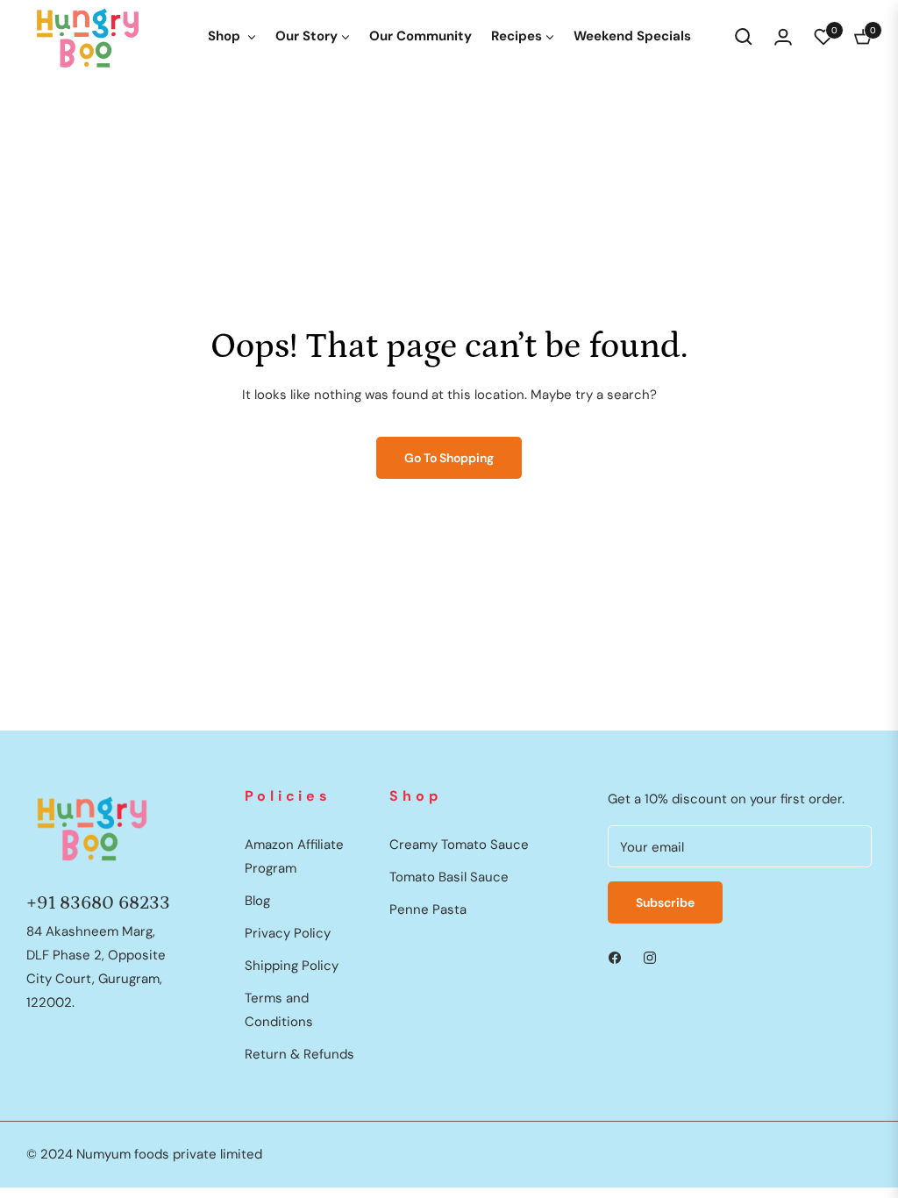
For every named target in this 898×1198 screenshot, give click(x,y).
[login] (783, 37)
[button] (743, 37)
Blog (257, 900)
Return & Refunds (299, 1054)
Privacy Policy (288, 933)
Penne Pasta (428, 909)
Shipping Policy (292, 965)
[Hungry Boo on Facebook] (615, 956)
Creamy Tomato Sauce (459, 844)
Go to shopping (449, 458)
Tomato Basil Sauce (449, 877)
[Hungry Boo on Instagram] (650, 956)
